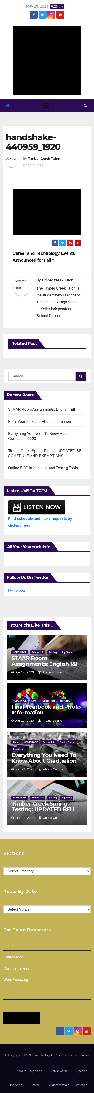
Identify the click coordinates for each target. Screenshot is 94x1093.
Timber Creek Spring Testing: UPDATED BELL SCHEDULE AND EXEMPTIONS (43, 812)
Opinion (35, 1071)
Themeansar (81, 1055)
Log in (8, 946)
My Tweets (17, 590)
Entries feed (13, 957)
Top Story (67, 652)
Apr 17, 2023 (24, 672)
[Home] (8, 106)
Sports (80, 1071)
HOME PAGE (20, 652)
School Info (37, 652)
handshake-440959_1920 (33, 142)
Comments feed (16, 968)
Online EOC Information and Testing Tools (43, 468)
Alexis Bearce (52, 720)
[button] (85, 105)
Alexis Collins (52, 672)
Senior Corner (68, 742)
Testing (53, 652)
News (34, 701)
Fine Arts (14, 1085)
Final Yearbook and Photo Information (39, 421)
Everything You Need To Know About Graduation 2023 (43, 761)
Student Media (57, 1085)
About (16, 742)
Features (79, 1085)
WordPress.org (15, 980)
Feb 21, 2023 (24, 817)
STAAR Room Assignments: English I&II (41, 409)
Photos (35, 1085)
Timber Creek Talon (44, 159)
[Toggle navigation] (46, 105)
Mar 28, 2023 (24, 769)
